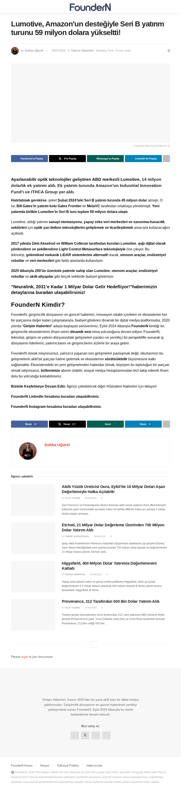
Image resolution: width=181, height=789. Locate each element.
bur (39, 292)
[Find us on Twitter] (85, 735)
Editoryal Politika (68, 765)
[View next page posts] (94, 644)
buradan (68, 396)
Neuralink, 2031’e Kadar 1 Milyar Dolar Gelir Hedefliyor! (71, 286)
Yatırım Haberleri (82, 50)
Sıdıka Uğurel (34, 50)
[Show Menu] (13, 6)
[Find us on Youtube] (106, 735)
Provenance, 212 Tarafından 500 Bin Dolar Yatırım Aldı (110, 601)
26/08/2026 (90, 498)
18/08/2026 (95, 574)
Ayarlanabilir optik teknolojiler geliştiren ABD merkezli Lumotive (75, 179)
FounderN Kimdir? (38, 304)
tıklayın (150, 386)
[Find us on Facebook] (74, 735)
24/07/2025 (58, 50)
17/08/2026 (90, 607)
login (24, 656)
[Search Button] (168, 6)
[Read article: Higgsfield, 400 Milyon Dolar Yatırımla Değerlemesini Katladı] (33, 576)
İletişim (44, 765)
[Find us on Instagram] (96, 735)
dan (49, 292)
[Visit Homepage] (90, 6)
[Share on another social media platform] (166, 158)
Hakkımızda (94, 765)
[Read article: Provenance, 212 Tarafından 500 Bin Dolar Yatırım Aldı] (33, 614)
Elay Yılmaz (73, 498)
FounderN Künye (21, 765)
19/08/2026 (99, 536)
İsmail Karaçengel (77, 536)
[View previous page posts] (86, 644)
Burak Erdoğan (75, 574)
